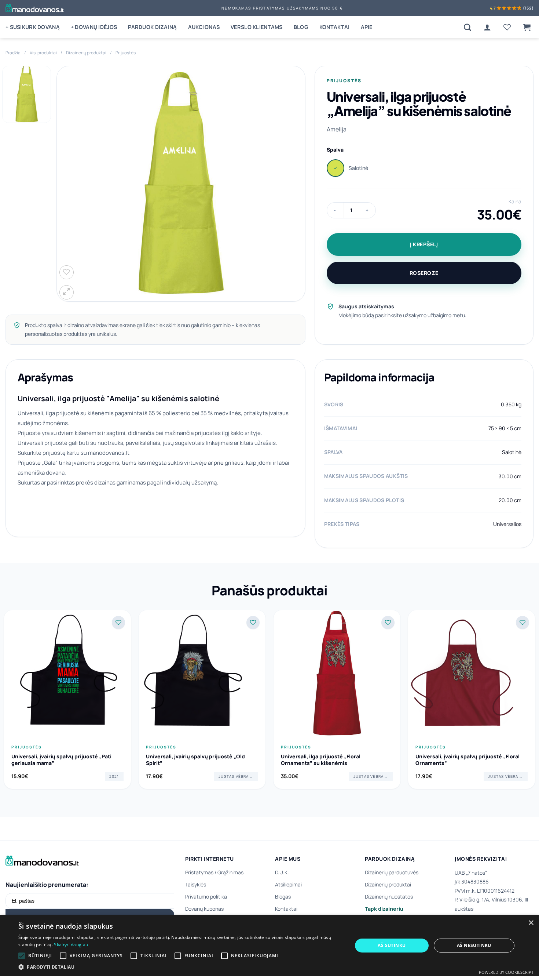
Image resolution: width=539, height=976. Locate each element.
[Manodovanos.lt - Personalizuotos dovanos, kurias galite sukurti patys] (35, 8)
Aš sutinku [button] (392, 945)
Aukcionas (204, 26)
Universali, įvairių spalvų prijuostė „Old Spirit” (195, 759)
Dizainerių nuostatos (389, 896)
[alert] (269, 945)
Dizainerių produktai (86, 53)
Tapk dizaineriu (384, 908)
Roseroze (424, 272)
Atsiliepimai (288, 884)
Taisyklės (195, 884)
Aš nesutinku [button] (474, 945)
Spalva (335, 149)
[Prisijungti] (487, 27)
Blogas (283, 896)
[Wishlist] (507, 27)
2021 (114, 776)
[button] (527, 27)
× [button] (531, 923)
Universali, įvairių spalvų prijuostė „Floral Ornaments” (467, 759)
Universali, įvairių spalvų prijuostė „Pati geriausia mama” (61, 759)
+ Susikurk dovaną (33, 26)
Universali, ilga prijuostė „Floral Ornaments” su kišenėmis (320, 759)
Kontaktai (334, 26)
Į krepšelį (424, 244)
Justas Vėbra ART (238, 776)
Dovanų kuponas (204, 908)
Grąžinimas (230, 872)
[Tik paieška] (467, 27)
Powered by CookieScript (506, 972)
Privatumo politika (206, 896)
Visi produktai (43, 53)
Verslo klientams (257, 26)
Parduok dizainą (152, 26)
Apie (367, 26)
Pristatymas (199, 872)
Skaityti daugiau (71, 944)
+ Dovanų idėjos (94, 26)
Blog (301, 26)
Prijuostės (125, 53)
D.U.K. (282, 872)
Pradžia (13, 53)
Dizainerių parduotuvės (391, 872)
